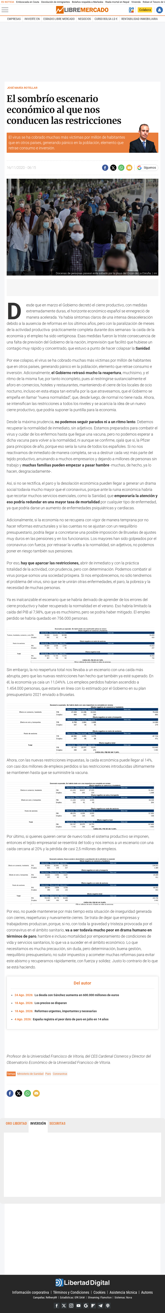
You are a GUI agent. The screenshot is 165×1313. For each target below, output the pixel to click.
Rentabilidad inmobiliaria (139, 19)
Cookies (99, 1292)
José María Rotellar (22, 87)
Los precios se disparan (41, 1003)
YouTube (78, 1306)
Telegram (100, 1306)
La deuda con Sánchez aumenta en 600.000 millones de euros (67, 995)
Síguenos (150, 167)
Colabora (145, 10)
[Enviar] (121, 168)
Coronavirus (60, 1073)
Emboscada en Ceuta (27, 2)
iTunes (108, 1306)
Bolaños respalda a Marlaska (87, 2)
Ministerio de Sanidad (30, 1073)
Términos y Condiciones (71, 1292)
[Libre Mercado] (82, 10)
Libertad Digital (82, 1282)
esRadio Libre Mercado (59, 19)
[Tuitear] (113, 168)
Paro (48, 1073)
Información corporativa (30, 1292)
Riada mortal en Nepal (117, 2)
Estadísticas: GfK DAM (72, 1297)
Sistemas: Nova (123, 1297)
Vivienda (136, 2)
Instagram (71, 1306)
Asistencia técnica (123, 1292)
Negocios (84, 19)
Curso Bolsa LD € (106, 19)
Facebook (57, 1306)
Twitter (64, 1306)
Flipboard (93, 1306)
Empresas (14, 19)
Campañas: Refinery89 (45, 1297)
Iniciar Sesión (159, 10)
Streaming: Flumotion (100, 1297)
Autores (147, 1292)
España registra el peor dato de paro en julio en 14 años (61, 1019)
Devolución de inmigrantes (55, 2)
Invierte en (32, 19)
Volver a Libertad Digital (131, 10)
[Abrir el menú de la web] (28, 9)
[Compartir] (105, 168)
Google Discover (86, 1306)
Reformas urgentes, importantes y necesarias (56, 1011)
